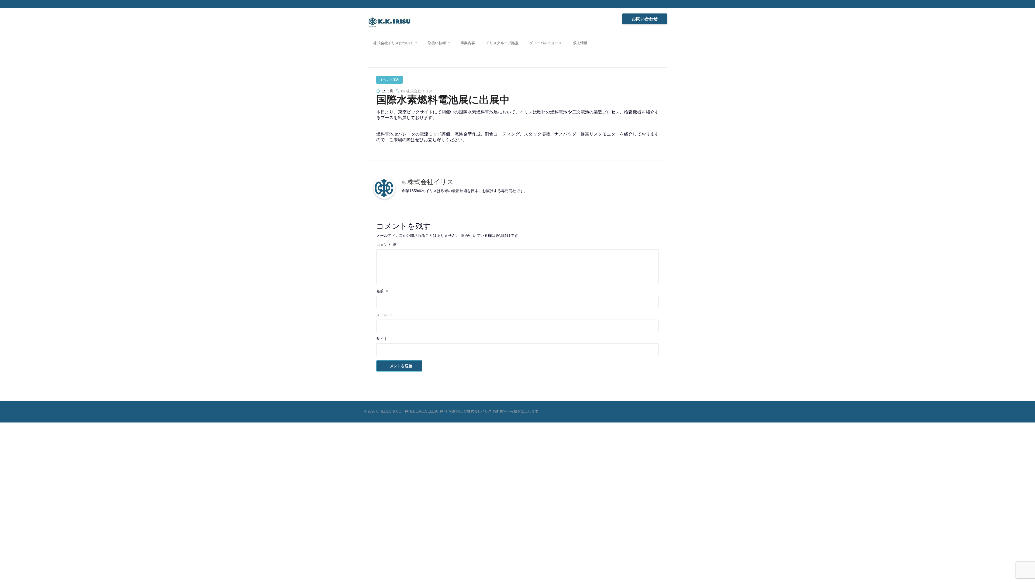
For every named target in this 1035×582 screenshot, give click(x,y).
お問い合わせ (645, 18)
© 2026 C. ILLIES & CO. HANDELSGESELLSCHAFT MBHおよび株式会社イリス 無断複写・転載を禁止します (451, 411)
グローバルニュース (545, 43)
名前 (382, 291)
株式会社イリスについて (394, 43)
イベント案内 (389, 80)
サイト (382, 339)
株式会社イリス (431, 181)
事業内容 (468, 43)
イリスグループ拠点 (502, 43)
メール (384, 315)
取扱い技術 (437, 43)
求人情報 (580, 43)
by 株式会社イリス (417, 91)
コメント (386, 244)
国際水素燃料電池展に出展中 (443, 99)
